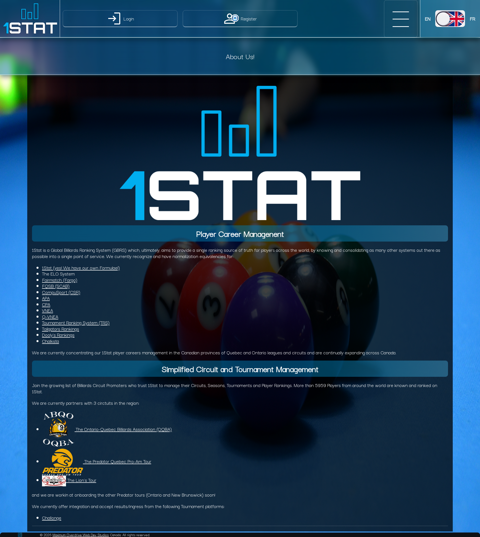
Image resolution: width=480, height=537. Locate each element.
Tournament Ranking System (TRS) (76, 322)
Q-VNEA (50, 316)
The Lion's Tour (81, 479)
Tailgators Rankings (60, 328)
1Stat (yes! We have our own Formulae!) (81, 267)
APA (46, 297)
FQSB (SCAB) (56, 285)
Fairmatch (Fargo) (59, 279)
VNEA (47, 310)
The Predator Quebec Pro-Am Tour (117, 461)
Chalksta (50, 340)
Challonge (51, 517)
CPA (46, 304)
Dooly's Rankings (58, 334)
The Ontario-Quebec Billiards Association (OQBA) (123, 428)
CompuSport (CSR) (61, 291)
